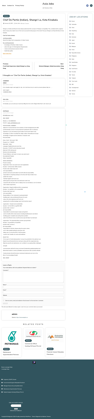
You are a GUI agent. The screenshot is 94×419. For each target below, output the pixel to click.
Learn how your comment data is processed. (32, 306)
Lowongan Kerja (5, 369)
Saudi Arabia (75, 62)
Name (5, 284)
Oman (73, 49)
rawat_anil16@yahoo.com (13, 123)
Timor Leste (74, 81)
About (4, 5)
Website (5, 295)
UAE (73, 84)
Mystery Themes (47, 416)
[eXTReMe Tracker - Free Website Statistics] (34, 362)
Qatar (73, 59)
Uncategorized (75, 87)
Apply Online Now (7, 53)
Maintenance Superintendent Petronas (13, 389)
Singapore (74, 65)
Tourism (27, 23)
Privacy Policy (19, 5)
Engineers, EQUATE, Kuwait (10, 379)
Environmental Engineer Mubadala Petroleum (14, 382)
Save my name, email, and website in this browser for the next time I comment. (24, 300)
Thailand (74, 78)
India (73, 33)
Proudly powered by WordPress (23, 416)
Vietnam (74, 90)
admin (14, 314)
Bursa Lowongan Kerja (6, 367)
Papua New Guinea (76, 52)
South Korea (74, 68)
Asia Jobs (48, 4)
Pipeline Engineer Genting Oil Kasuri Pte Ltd (14, 392)
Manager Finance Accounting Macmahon (13, 385)
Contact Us (10, 5)
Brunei (73, 21)
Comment (6, 270)
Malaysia (6, 16)
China (73, 27)
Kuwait (73, 43)
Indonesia (74, 37)
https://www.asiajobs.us (22, 317)
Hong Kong (74, 30)
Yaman (73, 93)
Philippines (74, 56)
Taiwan (73, 75)
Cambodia (74, 24)
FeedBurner (19, 410)
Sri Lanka (74, 71)
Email (4, 290)
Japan (73, 40)
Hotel (23, 23)
